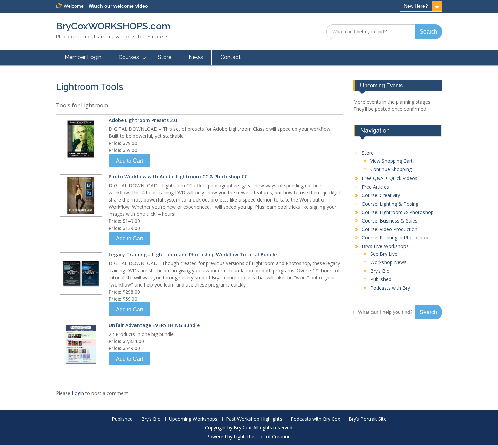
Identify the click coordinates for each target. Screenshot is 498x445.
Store (164, 57)
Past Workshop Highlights (254, 419)
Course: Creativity (381, 195)
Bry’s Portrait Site (368, 419)
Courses (129, 57)
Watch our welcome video (118, 6)
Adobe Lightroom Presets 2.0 (143, 120)
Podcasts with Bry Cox (315, 419)
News (196, 57)
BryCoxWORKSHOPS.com (113, 26)
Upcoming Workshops (193, 419)
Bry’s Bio (380, 271)
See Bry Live (383, 254)
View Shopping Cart (391, 160)
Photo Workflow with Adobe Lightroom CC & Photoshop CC (178, 176)
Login (78, 393)
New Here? (416, 6)
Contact (230, 57)
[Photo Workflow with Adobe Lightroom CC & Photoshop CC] (80, 216)
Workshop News (388, 262)
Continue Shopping (391, 169)
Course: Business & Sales (389, 220)
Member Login (83, 57)
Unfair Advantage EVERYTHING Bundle (154, 325)
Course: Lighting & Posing (390, 203)
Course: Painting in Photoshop (395, 237)
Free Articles (375, 187)
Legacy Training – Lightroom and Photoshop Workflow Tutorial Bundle (193, 254)
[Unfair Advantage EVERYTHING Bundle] (80, 365)
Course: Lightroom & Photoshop (398, 212)
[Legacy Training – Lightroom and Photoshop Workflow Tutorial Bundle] (80, 294)
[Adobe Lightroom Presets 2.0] (80, 159)
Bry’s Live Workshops (385, 246)
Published (380, 279)
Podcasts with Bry (390, 287)
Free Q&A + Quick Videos (389, 178)
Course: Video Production (389, 229)
